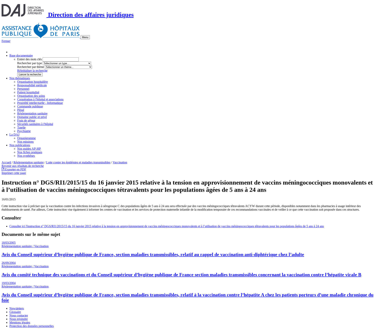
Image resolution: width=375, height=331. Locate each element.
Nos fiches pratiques (29, 152)
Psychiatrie (24, 131)
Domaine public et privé (32, 117)
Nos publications (19, 145)
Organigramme (26, 138)
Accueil (6, 162)
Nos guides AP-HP (29, 148)
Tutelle (21, 127)
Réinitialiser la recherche (32, 70)
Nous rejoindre (18, 319)
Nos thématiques (19, 78)
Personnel (23, 88)
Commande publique (30, 106)
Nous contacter (18, 315)
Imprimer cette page (14, 173)
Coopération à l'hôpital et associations (40, 99)
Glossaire (15, 312)
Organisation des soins (31, 95)
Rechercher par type (29, 63)
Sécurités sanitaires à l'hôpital (35, 124)
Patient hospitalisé (28, 92)
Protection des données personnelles (31, 326)
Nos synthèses (26, 155)
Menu (85, 37)
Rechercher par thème (30, 67)
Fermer (6, 41)
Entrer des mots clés (29, 59)
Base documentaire (21, 55)
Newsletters (16, 308)
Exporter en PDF (15, 169)
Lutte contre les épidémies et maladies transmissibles (78, 162)
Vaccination (120, 162)
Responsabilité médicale (32, 85)
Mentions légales (19, 322)
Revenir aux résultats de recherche (23, 166)
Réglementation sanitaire (32, 113)
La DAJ (14, 134)
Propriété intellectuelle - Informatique (40, 103)
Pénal (20, 110)
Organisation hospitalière (32, 81)
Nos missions (25, 141)
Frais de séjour (26, 120)
